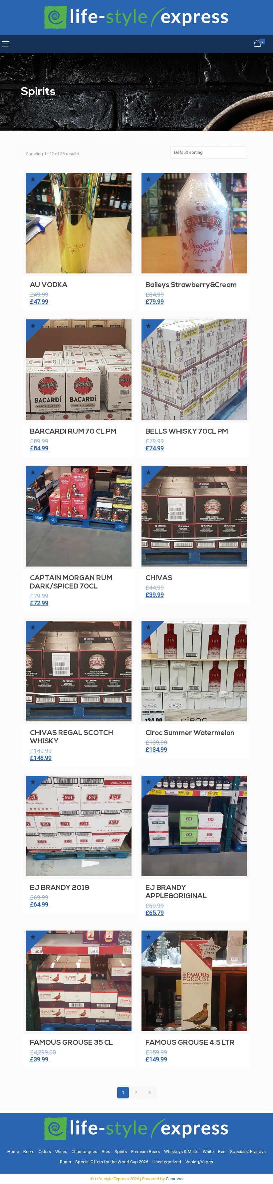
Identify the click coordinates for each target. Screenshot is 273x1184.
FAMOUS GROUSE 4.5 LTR (190, 1042)
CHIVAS (158, 578)
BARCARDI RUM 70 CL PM (73, 431)
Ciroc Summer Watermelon (189, 733)
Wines (61, 1151)
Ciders (45, 1151)
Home (13, 1151)
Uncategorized (166, 1161)
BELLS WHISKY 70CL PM (186, 431)
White (208, 1151)
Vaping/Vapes (199, 1161)
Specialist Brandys (248, 1151)
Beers (28, 1151)
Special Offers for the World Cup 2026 (111, 1161)
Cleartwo (174, 1178)
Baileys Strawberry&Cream (191, 285)
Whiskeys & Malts (181, 1151)
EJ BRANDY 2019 (59, 888)
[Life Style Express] (136, 17)
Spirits (121, 1151)
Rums (65, 1161)
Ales (106, 1151)
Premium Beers (145, 1151)
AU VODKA (49, 285)
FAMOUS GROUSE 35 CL (71, 1042)
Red (222, 1151)
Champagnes (84, 1151)
